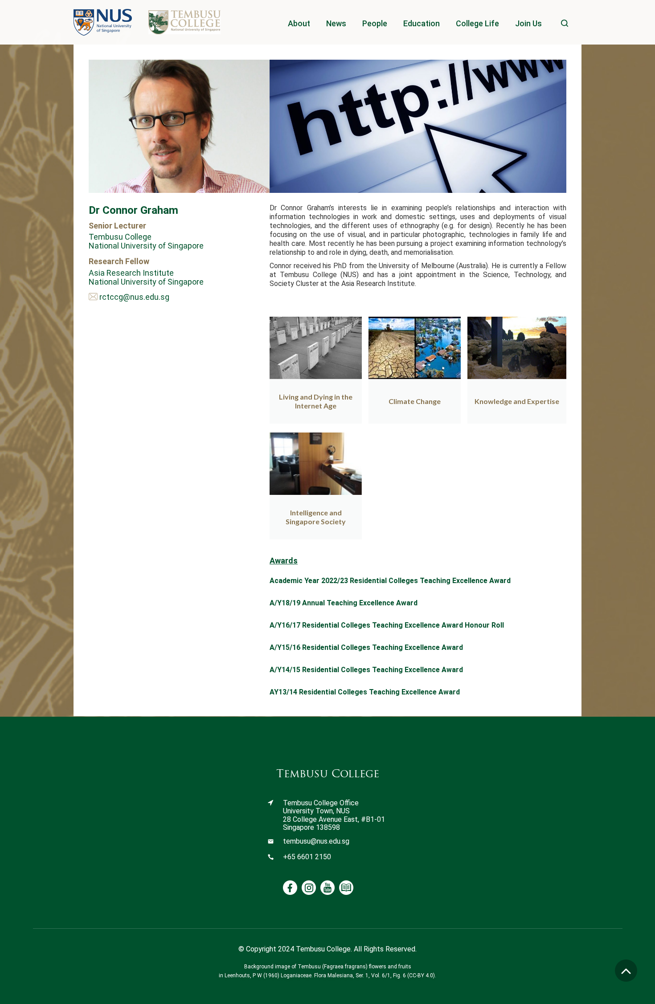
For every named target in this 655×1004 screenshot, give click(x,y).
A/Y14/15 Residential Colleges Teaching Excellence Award (366, 669)
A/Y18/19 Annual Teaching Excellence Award (344, 603)
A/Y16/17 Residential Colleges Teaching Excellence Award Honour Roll (387, 625)
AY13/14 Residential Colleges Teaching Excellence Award (365, 692)
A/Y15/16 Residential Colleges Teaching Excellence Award (366, 647)
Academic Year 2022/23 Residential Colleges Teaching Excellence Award (390, 580)
